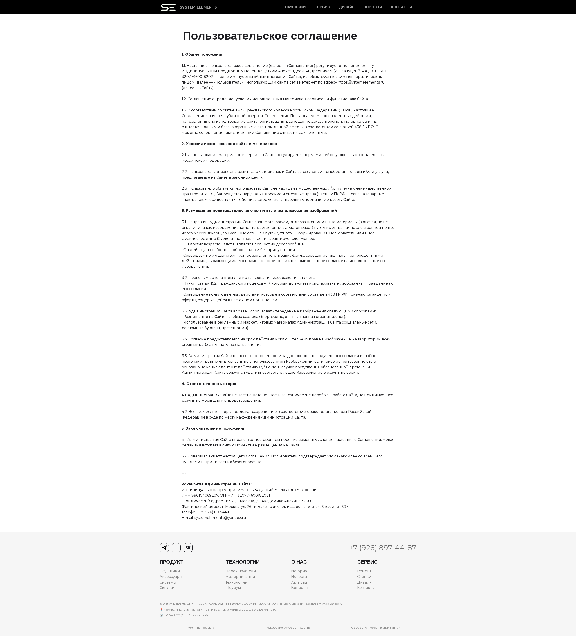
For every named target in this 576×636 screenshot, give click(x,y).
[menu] (319, 7)
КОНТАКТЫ (401, 7)
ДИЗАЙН (346, 7)
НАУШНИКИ (295, 7)
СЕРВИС (322, 7)
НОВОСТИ (372, 7)
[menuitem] (295, 7)
